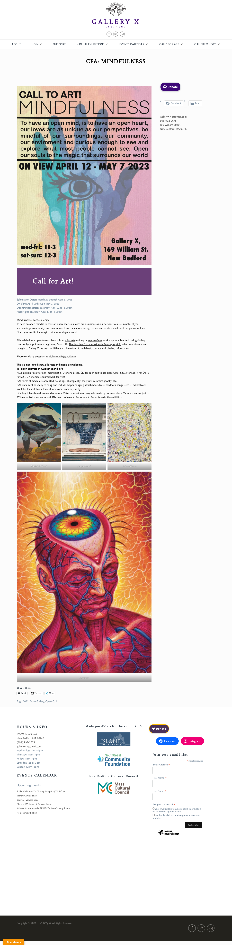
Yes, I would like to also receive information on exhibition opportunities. (177, 810)
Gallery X (116, 21)
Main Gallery (37, 701)
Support (59, 44)
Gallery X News (205, 44)
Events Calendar (131, 44)
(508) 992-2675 (26, 742)
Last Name (159, 791)
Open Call (51, 701)
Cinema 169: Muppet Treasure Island (34, 804)
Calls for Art (169, 44)
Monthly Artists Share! (27, 795)
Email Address (161, 764)
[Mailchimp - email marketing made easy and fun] (169, 835)
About (16, 44)
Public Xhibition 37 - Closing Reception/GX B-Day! (41, 791)
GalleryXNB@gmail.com (173, 116)
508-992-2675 (168, 120)
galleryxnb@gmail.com (29, 746)
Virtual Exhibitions (90, 44)
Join (35, 44)
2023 (26, 701)
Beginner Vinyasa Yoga (28, 799)
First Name (159, 778)
